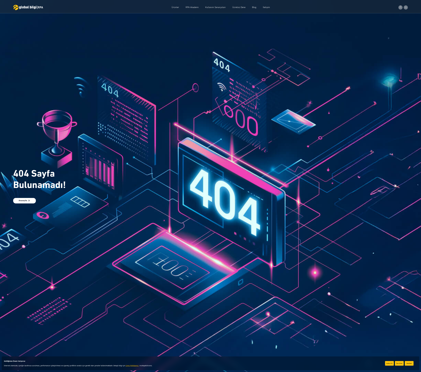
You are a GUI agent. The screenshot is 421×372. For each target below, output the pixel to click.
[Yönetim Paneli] (400, 7)
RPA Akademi (192, 7)
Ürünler (175, 7)
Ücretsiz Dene (238, 7)
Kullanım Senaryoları (215, 7)
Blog (254, 7)
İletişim (266, 7)
